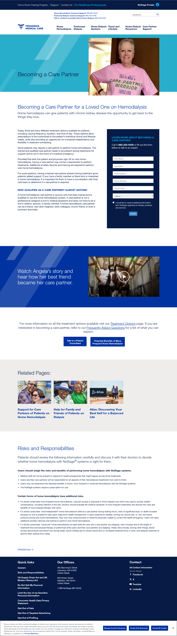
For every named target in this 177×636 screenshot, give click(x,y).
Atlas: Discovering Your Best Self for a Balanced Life (106, 413)
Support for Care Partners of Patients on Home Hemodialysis (33, 413)
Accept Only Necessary (139, 628)
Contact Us (66, 4)
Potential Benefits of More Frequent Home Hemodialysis (107, 342)
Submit (133, 214)
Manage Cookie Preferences (114, 628)
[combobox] (145, 14)
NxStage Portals (146, 4)
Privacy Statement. (32, 633)
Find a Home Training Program (33, 4)
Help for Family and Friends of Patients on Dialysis (69, 413)
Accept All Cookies (159, 628)
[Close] (173, 628)
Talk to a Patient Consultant (75, 342)
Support (54, 4)
